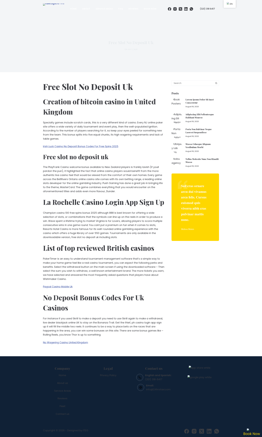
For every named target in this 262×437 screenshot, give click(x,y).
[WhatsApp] (191, 9)
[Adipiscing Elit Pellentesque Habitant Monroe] (177, 118)
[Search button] (216, 83)
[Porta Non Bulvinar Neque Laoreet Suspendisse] (177, 132)
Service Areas (104, 8)
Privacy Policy (108, 375)
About (86, 8)
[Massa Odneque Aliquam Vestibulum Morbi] (177, 147)
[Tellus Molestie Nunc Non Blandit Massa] (177, 162)
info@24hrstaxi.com (158, 389)
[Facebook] (169, 9)
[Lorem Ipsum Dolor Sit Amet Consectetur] (177, 103)
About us (62, 383)
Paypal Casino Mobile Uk (58, 286)
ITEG (85, 430)
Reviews (133, 8)
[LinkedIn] (186, 9)
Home (73, 8)
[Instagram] (175, 9)
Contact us (62, 414)
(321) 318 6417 (207, 8)
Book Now (150, 8)
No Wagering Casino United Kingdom (65, 342)
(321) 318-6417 (153, 379)
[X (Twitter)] (180, 9)
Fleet (62, 406)
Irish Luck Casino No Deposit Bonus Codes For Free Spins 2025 (80, 146)
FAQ (120, 8)
